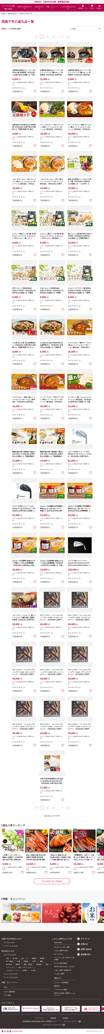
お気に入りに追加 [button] (34, 91)
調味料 (18, 964)
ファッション (10, 967)
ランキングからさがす (11, 974)
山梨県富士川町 (7, 872)
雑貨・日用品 (28, 964)
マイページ (85, 939)
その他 (33, 970)
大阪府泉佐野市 (55, 872)
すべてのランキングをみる (52, 881)
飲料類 (26, 961)
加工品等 (9, 964)
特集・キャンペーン (52, 7)
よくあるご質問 (59, 973)
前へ (36, 37)
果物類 (34, 958)
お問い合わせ (86, 949)
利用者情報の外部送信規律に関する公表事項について (40, 1021)
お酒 (18, 961)
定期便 (25, 970)
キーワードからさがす (11, 946)
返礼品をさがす (39, 7)
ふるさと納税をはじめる (68, 7)
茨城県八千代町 (79, 872)
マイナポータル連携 (60, 989)
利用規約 (65, 1018)
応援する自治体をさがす (25, 7)
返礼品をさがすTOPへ (53, 816)
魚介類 (15, 958)
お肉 (7, 958)
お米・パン (24, 958)
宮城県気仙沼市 (31, 872)
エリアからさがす (9, 942)
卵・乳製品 (9, 961)
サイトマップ (39, 1018)
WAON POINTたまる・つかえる (64, 966)
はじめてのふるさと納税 (62, 947)
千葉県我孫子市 (17, 91)
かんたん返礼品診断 (60, 963)
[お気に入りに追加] (34, 91)
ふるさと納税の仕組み (61, 950)
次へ (68, 37)
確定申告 (57, 986)
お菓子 (34, 961)
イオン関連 (7, 995)
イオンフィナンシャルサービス (52, 1025)
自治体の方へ (86, 954)
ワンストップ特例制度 (61, 982)
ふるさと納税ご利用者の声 (62, 970)
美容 (47, 964)
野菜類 (42, 958)
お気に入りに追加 (22, 872)
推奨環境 (53, 1018)
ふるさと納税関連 (9, 992)
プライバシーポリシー (71, 1021)
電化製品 (39, 964)
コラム (5, 987)
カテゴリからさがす (10, 955)
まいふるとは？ (59, 954)
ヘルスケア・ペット (12, 970)
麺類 (41, 961)
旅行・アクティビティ (25, 967)
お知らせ (84, 944)
